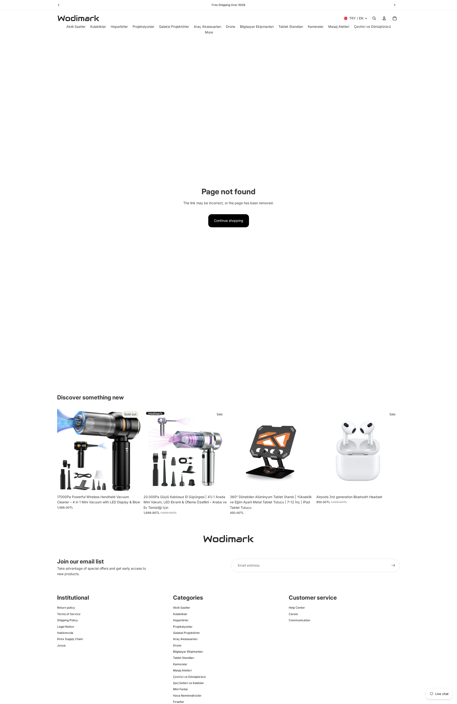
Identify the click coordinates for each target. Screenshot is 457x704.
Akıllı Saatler (181, 607)
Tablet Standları (183, 658)
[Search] (374, 18)
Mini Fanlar (180, 689)
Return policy (66, 607)
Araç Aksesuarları (185, 639)
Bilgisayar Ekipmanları (188, 651)
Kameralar (180, 664)
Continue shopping (228, 220)
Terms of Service (68, 614)
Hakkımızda (65, 633)
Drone (177, 645)
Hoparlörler (181, 620)
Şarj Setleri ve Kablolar (188, 683)
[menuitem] (209, 32)
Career (293, 614)
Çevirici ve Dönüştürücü (189, 677)
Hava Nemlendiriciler (187, 695)
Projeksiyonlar (183, 626)
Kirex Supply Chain (70, 639)
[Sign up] (393, 565)
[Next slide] (133, 451)
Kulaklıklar (180, 614)
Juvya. (61, 645)
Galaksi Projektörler (186, 633)
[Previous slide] (64, 451)
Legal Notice (65, 626)
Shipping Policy (67, 620)
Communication (299, 620)
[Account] (384, 18)
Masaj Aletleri (182, 670)
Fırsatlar (178, 702)
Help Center (297, 607)
